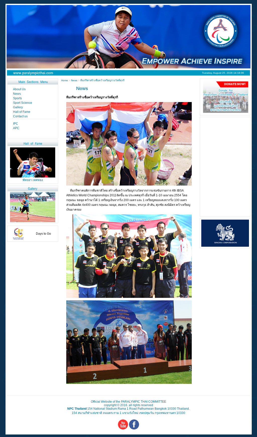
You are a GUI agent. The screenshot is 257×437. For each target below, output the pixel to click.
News (74, 80)
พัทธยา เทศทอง (33, 180)
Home (65, 80)
